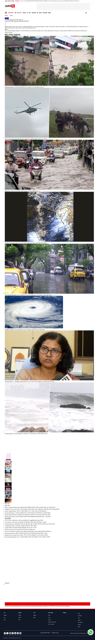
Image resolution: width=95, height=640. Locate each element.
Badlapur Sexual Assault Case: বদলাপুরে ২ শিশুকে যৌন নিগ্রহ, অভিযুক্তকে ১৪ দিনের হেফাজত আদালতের (26, 535)
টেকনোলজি (34, 13)
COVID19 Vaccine (53, 606)
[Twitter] (8, 18)
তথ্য (4, 618)
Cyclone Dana (8, 606)
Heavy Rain (74, 31)
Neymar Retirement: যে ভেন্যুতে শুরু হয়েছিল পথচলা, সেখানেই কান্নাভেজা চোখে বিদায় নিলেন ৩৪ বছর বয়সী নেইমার (27, 513)
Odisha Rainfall (8, 33)
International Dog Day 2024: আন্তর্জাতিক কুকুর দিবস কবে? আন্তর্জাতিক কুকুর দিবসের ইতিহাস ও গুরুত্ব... (26, 533)
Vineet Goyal (23, 606)
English (41, 633)
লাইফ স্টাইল (45, 13)
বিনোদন (40, 13)
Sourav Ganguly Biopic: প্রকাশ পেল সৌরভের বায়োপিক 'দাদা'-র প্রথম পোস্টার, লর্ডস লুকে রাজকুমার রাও (26, 511)
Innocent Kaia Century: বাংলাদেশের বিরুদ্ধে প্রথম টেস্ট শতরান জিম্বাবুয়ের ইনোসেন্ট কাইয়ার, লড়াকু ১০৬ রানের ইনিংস (28, 517)
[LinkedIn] (15, 633)
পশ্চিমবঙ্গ (24, 13)
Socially (19, 13)
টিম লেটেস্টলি (10, 21)
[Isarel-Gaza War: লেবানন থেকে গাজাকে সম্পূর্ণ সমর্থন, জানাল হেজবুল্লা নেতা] (47, 484)
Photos (79, 625)
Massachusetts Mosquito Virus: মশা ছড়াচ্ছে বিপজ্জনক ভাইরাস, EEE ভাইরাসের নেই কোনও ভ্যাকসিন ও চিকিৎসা (27, 537)
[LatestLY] (10, 7)
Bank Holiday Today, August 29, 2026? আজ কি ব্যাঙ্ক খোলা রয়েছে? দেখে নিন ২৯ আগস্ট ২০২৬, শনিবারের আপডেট (46, 1)
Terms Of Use (78, 633)
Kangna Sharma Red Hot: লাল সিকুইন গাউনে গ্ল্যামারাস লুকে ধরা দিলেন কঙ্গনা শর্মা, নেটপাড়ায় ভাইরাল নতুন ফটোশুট (27, 515)
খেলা (37, 13)
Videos (11, 16)
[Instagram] (13, 633)
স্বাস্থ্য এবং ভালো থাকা (52, 622)
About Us (72, 633)
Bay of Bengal (8, 31)
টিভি (19, 620)
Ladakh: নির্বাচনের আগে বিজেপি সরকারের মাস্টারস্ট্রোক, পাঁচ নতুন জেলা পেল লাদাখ (21, 528)
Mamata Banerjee (16, 606)
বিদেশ (30, 13)
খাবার (49, 615)
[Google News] (18, 633)
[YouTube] (10, 633)
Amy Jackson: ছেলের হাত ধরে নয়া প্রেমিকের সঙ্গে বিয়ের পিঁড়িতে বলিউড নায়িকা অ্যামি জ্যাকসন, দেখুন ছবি (25, 522)
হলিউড (20, 618)
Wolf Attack (61, 606)
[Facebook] (6, 18)
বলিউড (20, 615)
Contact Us (84, 633)
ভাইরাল (49, 13)
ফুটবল (34, 618)
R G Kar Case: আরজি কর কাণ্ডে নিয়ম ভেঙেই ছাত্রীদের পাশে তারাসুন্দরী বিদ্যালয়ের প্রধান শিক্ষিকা (24, 520)
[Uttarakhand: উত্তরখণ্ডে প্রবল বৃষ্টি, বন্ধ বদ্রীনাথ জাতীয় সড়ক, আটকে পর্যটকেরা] (47, 476)
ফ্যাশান (49, 620)
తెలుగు (53, 633)
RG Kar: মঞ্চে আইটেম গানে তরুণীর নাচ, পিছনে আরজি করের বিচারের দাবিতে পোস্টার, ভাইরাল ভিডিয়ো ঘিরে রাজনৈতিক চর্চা (28, 532)
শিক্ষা (4, 620)
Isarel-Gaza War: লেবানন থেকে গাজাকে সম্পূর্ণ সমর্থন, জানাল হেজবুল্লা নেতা (20, 530)
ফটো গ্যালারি (80, 622)
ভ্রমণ (49, 618)
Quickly (11, 13)
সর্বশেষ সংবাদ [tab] (7, 504)
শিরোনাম (64, 613)
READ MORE (8, 518)
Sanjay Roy (67, 606)
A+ (5, 23)
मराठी (48, 633)
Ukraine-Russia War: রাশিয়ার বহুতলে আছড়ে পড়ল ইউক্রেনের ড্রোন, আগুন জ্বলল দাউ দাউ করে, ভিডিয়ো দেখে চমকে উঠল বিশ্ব (30, 524)
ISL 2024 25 (45, 606)
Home (6, 16)
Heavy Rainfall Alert (82, 31)
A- (5, 25)
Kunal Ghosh (30, 606)
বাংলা (51, 633)
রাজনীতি (5, 615)
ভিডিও (79, 627)
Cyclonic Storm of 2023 (65, 31)
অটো (79, 618)
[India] (86, 13)
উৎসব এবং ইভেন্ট (51, 624)
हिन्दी (45, 633)
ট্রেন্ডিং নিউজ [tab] (7, 506)
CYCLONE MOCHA (24, 31)
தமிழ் (57, 633)
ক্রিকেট (34, 615)
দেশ (27, 13)
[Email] (20, 633)
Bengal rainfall (15, 31)
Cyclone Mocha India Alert (36, 31)
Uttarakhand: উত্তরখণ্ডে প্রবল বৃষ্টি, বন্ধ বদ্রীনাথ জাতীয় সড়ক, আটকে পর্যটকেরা (21, 526)
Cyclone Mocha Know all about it (51, 31)
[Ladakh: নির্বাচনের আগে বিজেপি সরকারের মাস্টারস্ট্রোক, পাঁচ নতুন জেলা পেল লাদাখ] (47, 480)
